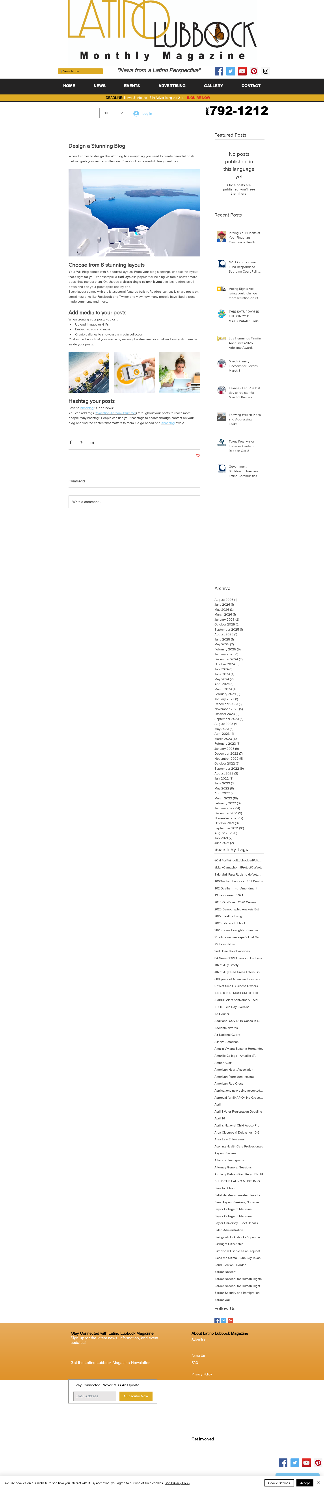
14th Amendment (245, 888)
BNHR (258, 1174)
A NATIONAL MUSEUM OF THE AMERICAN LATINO (239, 993)
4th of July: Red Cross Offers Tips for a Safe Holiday (239, 972)
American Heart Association (233, 1069)
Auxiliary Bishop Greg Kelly (233, 1174)
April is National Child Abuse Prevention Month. (239, 1125)
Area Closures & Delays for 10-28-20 (239, 1132)
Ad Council (221, 1014)
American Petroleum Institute (234, 1076)
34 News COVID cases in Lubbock (238, 958)
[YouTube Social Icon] (242, 71)
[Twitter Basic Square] (223, 1320)
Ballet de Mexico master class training (239, 1195)
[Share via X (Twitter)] (81, 442)
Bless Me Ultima (225, 1258)
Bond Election (224, 1265)
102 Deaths (222, 888)
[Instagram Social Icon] (265, 71)
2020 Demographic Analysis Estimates (239, 909)
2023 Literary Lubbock (230, 923)
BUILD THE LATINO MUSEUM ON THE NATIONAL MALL (239, 1181)
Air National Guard (227, 1034)
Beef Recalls (249, 1223)
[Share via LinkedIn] (92, 442)
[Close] (318, 1482)
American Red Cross (228, 1083)
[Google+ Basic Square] (230, 1320)
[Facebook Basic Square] (217, 1320)
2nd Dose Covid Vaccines (232, 951)
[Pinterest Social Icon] (254, 71)
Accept (305, 1483)
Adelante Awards (226, 1028)
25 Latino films (224, 944)
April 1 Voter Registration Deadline (238, 1111)
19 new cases (224, 895)
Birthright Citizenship (228, 1244)
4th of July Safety (226, 965)
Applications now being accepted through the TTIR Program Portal (239, 1090)
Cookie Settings (279, 1483)
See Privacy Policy (177, 1483)
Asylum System (225, 1153)
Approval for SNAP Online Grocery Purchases (239, 1097)
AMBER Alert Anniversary (232, 1000)
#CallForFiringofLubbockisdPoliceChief (239, 860)
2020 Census (247, 902)
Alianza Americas (226, 1042)
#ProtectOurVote (251, 867)
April (217, 1104)
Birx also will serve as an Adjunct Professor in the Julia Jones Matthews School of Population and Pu (239, 1251)
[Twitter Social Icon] (230, 71)
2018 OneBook (224, 902)
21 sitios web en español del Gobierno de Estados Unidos (239, 937)
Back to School (224, 1188)
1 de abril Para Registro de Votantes (239, 874)
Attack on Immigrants (229, 1160)
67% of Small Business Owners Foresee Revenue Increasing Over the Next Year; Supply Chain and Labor (239, 986)
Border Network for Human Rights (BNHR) (239, 1286)
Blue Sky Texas (250, 1258)
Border (241, 1265)
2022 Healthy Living (228, 916)
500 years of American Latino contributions (239, 979)
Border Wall (222, 1300)
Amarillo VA (247, 1055)
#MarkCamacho (225, 867)
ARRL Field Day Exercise (232, 1007)
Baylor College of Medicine (233, 1209)
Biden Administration (228, 1230)
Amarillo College (225, 1055)
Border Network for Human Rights (238, 1279)
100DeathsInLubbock (229, 881)
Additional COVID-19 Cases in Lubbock (239, 1021)
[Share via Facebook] (71, 442)
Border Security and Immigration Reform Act (239, 1292)
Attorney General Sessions (233, 1167)
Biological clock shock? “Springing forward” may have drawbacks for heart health (239, 1237)
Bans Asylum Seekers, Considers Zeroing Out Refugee (239, 1202)
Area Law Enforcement (230, 1139)
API (255, 1000)
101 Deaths (255, 881)
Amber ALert (223, 1062)
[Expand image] (89, 372)
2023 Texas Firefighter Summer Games (239, 930)
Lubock (206, 1457)
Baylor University (226, 1223)
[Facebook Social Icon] (219, 71)
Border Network (225, 1271)
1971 (239, 895)
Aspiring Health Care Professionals (238, 1146)
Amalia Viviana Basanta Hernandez (238, 1048)
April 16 (219, 1118)
